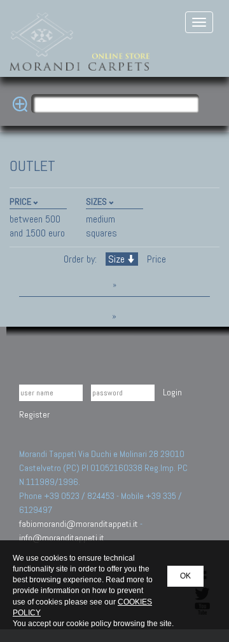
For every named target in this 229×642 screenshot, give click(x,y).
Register (34, 414)
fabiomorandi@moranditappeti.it (78, 523)
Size (116, 259)
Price (155, 259)
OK (185, 575)
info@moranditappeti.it (61, 537)
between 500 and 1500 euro (37, 226)
